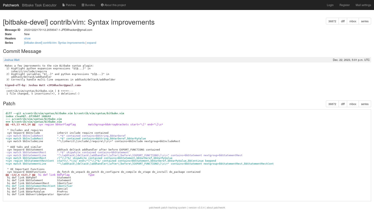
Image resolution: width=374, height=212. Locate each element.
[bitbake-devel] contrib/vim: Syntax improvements (55, 43)
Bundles (89, 5)
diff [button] (343, 21)
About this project (115, 5)
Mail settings (363, 5)
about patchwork (216, 207)
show (27, 38)
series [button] (365, 21)
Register (345, 5)
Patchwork (11, 4)
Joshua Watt (11, 60)
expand (91, 43)
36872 (332, 21)
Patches (70, 5)
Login (330, 5)
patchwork (155, 207)
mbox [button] (352, 21)
